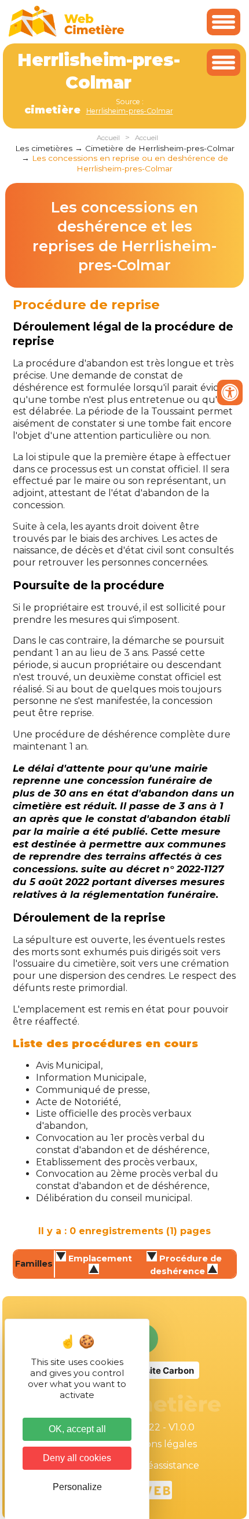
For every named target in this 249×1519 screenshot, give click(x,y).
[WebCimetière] (66, 33)
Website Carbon (160, 1370)
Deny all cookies (77, 1458)
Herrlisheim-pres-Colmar (129, 111)
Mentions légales (158, 1444)
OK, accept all (77, 1429)
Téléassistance (166, 1465)
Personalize (77, 1487)
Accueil (108, 138)
